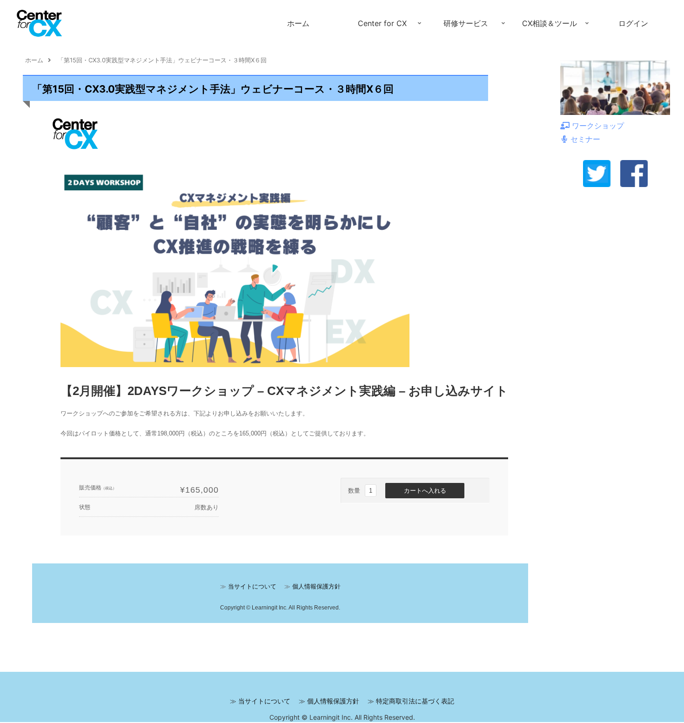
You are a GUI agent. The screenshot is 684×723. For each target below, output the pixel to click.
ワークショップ (598, 125)
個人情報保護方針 (333, 701)
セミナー (585, 139)
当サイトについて (264, 701)
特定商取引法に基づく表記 (415, 701)
